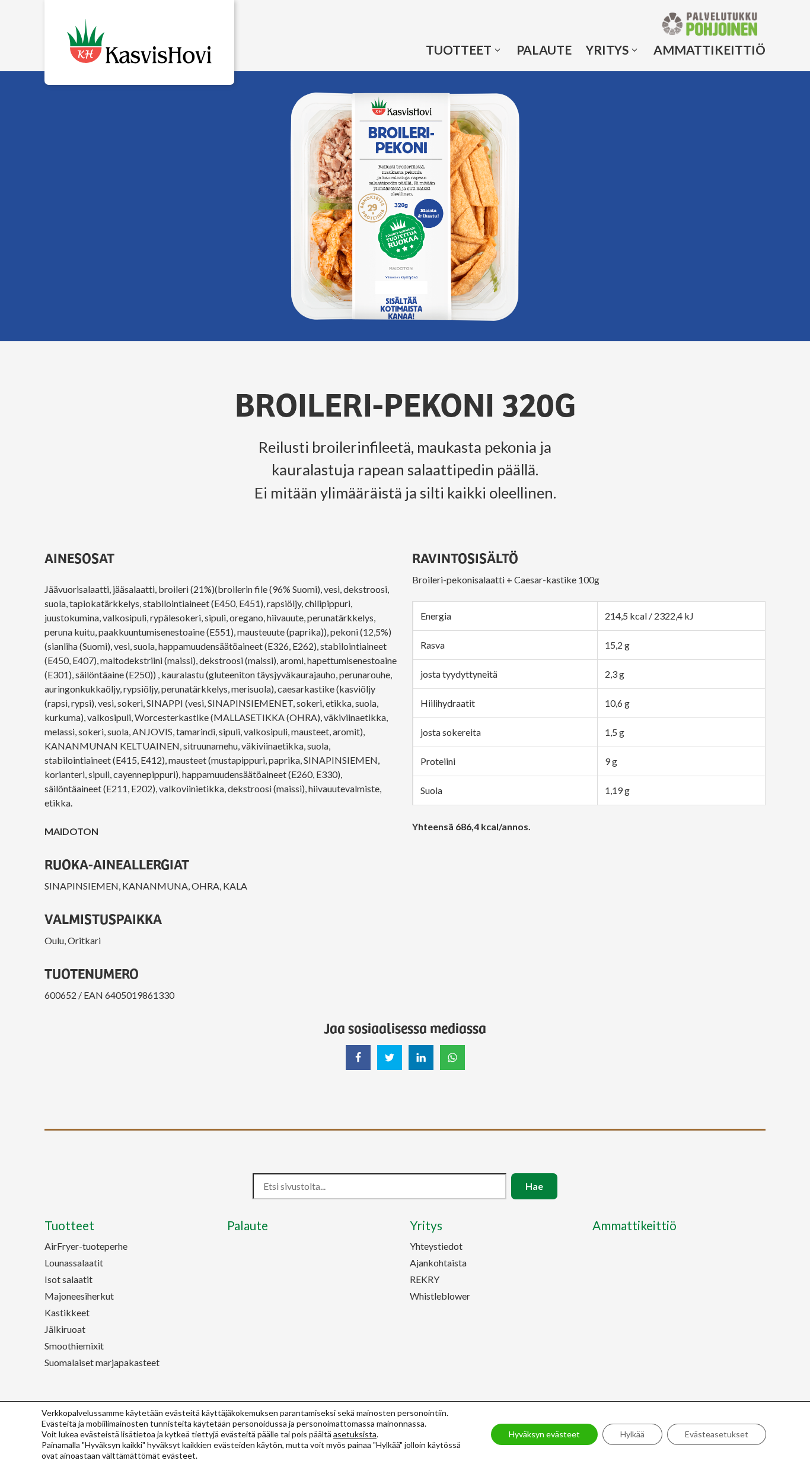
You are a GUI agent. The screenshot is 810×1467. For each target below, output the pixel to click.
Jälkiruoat (64, 1329)
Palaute (544, 49)
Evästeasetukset (716, 1434)
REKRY (424, 1279)
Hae (534, 1186)
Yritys (607, 49)
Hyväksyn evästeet (544, 1434)
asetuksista (355, 1434)
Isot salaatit (68, 1279)
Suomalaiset (102, 1362)
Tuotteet (459, 49)
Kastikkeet (67, 1312)
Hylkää (632, 1434)
